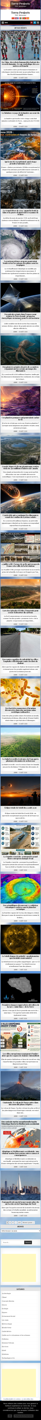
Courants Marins (21, 1176)
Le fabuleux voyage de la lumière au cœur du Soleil (20, 114)
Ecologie (25, 733)
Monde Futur (6, 1327)
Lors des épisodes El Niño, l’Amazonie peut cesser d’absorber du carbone (20, 611)
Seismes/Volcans (21, 879)
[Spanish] (27, 18)
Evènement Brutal (15, 185)
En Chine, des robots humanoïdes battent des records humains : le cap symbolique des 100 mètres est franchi (21, 64)
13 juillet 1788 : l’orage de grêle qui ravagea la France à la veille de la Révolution (20, 565)
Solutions (30, 288)
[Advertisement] (19, 1268)
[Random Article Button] (31, 22)
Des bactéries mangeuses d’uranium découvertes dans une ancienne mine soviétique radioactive (20, 710)
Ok (10, 1416)
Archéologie (17, 341)
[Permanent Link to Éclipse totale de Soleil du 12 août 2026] (21, 791)
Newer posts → (28, 1222)
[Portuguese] (24, 18)
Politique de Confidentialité (23, 1416)
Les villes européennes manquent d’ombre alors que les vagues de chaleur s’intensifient (20, 1054)
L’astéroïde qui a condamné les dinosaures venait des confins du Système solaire (20, 516)
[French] (19, 18)
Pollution (19, 288)
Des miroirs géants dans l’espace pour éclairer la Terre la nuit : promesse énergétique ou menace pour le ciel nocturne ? (20, 317)
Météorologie (21, 136)
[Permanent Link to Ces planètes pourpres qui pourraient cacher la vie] (21, 401)
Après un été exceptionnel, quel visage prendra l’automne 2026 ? (20, 162)
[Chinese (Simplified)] (13, 18)
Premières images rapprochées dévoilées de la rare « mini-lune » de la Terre (20, 1006)
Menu (6, 22)
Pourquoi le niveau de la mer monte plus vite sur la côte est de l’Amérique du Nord (20, 1203)
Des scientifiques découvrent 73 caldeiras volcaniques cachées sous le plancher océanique (20, 907)
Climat (16, 584)
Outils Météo (6, 1331)
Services (5, 1346)
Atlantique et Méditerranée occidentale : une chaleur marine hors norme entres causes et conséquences (20, 1153)
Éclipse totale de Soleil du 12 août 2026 (20, 807)
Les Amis (5, 1320)
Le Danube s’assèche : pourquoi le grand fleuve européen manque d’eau (20, 857)
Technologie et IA (21, 36)
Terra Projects (20, 3)
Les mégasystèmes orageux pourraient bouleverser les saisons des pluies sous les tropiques (20, 263)
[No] (38, 1410)
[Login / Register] (34, 22)
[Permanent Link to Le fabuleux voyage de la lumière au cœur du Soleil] (21, 96)
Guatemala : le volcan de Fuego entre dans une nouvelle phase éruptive (20, 1103)
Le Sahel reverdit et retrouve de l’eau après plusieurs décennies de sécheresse (20, 760)
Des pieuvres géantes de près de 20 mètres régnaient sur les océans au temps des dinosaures (20, 369)
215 (19, 1222)
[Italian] (21, 18)
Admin (15, 77)
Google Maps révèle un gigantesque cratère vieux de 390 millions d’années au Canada (20, 467)
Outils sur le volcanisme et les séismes (16, 1335)
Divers (27, 341)
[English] (16, 18)
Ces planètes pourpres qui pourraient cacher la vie (20, 418)
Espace (10, 288)
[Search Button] (38, 22)
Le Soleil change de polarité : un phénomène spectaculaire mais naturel (20, 957)
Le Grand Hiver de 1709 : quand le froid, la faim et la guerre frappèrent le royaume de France (20, 212)
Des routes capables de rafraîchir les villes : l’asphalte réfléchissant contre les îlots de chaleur (20, 661)
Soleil (21, 87)
